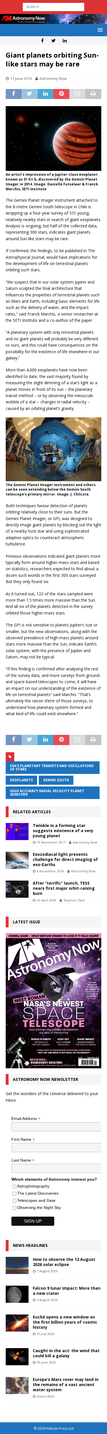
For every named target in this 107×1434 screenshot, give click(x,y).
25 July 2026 (45, 1334)
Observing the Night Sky (39, 1207)
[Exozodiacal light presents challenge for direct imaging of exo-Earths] (17, 860)
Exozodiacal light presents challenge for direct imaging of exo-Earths (65, 859)
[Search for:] (53, 6)
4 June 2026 (45, 1396)
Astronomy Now (53, 78)
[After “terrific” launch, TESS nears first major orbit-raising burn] (17, 889)
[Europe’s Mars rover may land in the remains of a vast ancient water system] (17, 1385)
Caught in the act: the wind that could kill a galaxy (66, 1353)
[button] (99, 29)
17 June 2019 (21, 78)
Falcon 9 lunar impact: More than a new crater (66, 1290)
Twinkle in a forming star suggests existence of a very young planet (63, 830)
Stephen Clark (74, 900)
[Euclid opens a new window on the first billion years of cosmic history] (17, 1323)
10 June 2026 (46, 1362)
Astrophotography (33, 1186)
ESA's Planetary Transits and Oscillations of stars (52, 767)
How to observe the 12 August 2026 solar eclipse (64, 1262)
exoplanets (21, 780)
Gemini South (56, 780)
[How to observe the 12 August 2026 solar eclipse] (17, 1265)
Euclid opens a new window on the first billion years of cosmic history (65, 1322)
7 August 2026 (47, 1271)
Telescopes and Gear (36, 1200)
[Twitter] (53, 40)
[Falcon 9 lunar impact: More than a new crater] (17, 1294)
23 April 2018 (46, 900)
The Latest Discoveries (37, 1193)
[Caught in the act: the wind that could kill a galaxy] (17, 1356)
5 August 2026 (47, 1300)
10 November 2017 (51, 842)
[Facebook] (42, 40)
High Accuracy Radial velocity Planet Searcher (47, 792)
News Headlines (30, 1245)
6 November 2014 (50, 871)
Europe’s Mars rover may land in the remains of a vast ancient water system (65, 1384)
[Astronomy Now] (53, 20)
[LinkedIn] (65, 40)
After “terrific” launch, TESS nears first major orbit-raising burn (64, 888)
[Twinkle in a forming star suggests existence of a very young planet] (17, 831)
